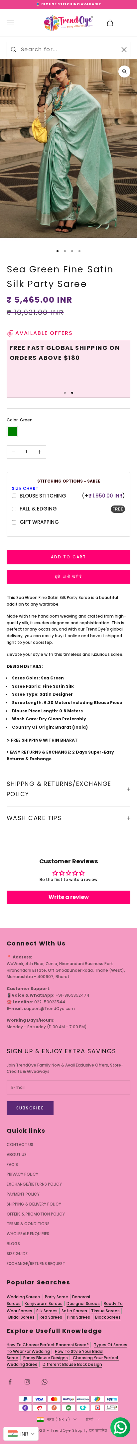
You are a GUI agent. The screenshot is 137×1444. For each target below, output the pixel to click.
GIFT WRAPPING (39, 521)
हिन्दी (89, 1419)
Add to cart (68, 557)
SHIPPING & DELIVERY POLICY (34, 1204)
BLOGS (13, 1243)
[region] (68, 366)
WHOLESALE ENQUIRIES (28, 1233)
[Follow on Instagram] (27, 1381)
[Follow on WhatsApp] (44, 1381)
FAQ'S (12, 1164)
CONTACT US (20, 1144)
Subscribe (30, 1108)
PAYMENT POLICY (23, 1194)
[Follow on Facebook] (10, 1381)
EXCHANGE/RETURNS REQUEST (36, 1263)
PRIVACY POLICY (22, 1174)
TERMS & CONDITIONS (28, 1224)
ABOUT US (17, 1154)
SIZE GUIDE (17, 1253)
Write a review (69, 897)
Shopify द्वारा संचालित (89, 1430)
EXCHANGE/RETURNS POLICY (34, 1184)
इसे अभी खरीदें (68, 576)
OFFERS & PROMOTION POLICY (36, 1214)
